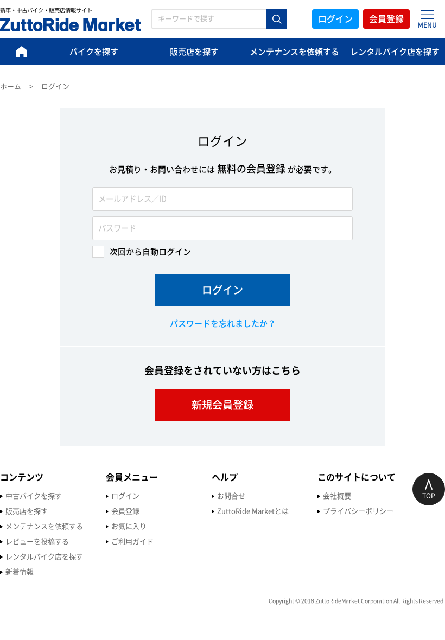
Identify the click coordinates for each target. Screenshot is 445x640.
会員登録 (386, 19)
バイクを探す (93, 52)
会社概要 (337, 496)
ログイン (335, 19)
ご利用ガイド (132, 541)
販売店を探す (194, 52)
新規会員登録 (222, 405)
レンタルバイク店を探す (395, 52)
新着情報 (19, 571)
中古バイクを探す (33, 496)
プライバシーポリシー (358, 511)
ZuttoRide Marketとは (253, 511)
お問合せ (231, 496)
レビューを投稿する (37, 541)
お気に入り (129, 526)
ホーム (10, 86)
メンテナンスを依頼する (294, 52)
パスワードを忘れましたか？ (223, 323)
